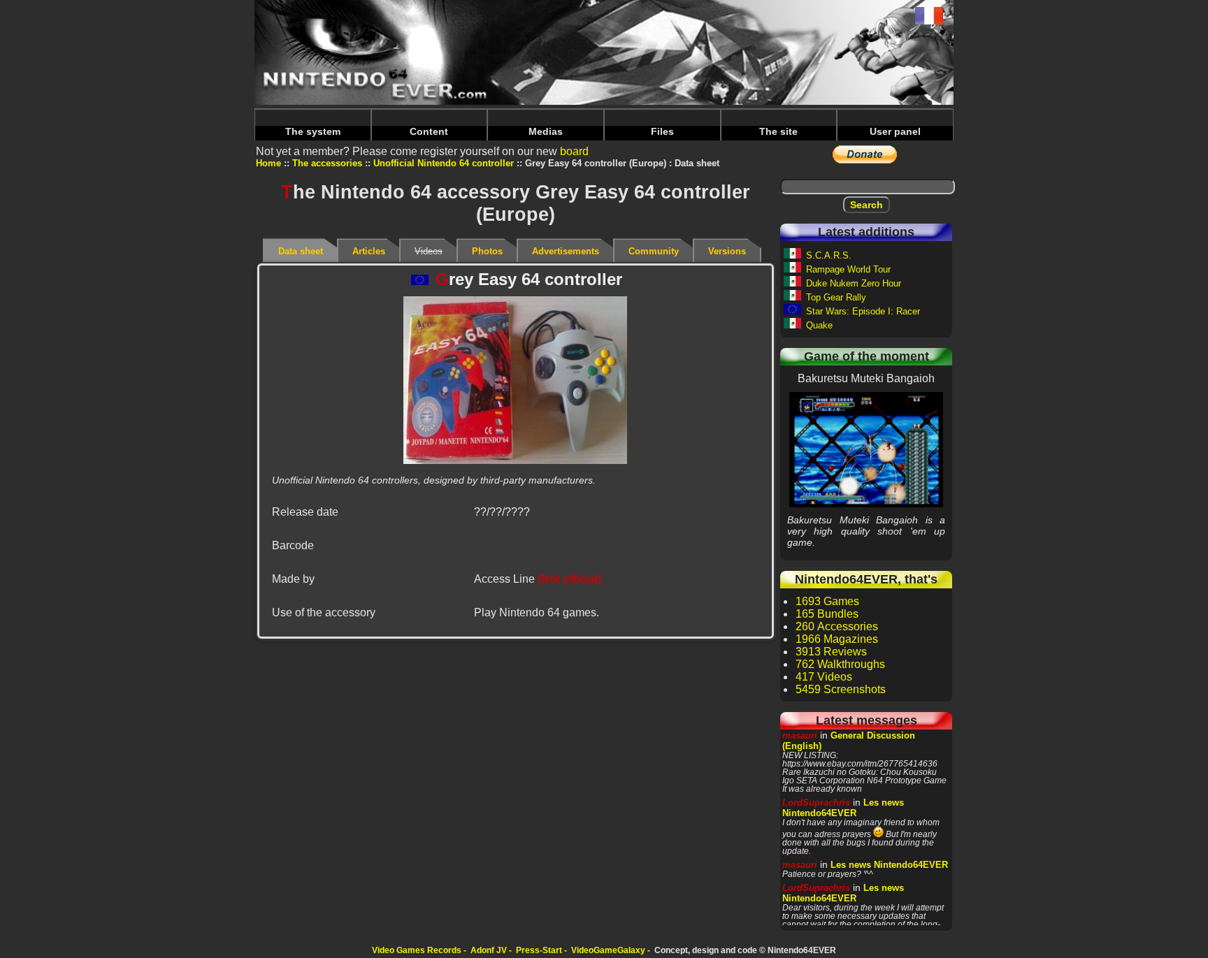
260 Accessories (837, 626)
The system (312, 131)
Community (653, 251)
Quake (819, 325)
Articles (368, 251)
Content (429, 131)
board (574, 151)
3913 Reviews (831, 652)
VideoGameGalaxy (608, 950)
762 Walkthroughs (840, 664)
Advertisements (565, 251)
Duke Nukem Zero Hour (853, 283)
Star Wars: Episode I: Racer (863, 311)
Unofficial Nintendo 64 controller (443, 163)
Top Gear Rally (836, 297)
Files (662, 131)
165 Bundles (827, 614)
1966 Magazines (837, 639)
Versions (727, 251)
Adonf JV (488, 950)
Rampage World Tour (848, 269)
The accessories (327, 163)
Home (268, 163)
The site (778, 131)
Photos (487, 251)
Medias (545, 131)
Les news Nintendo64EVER (843, 807)
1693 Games (827, 601)
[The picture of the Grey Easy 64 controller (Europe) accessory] (515, 380)
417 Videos (824, 677)
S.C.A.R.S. (828, 255)
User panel (895, 131)
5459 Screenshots (841, 689)
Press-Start (539, 950)
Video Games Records (416, 950)
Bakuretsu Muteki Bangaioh (866, 449)
